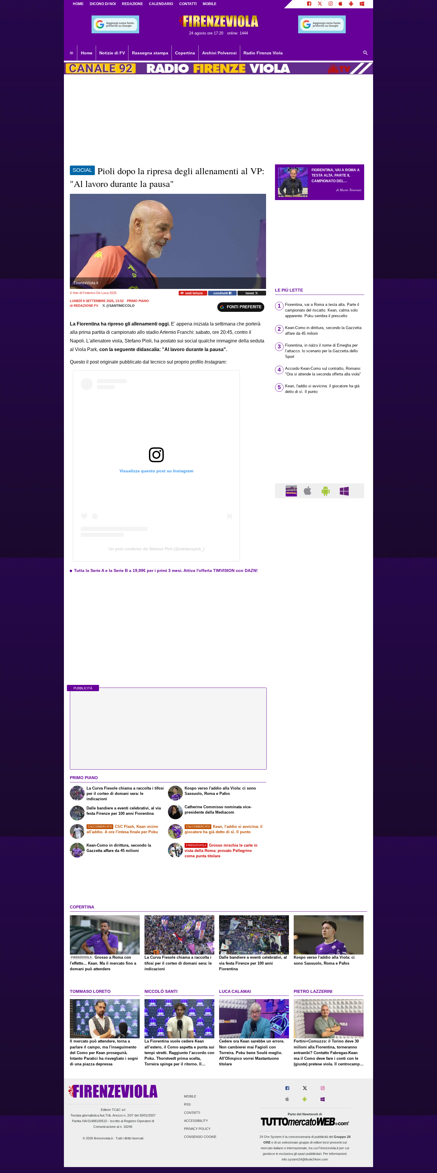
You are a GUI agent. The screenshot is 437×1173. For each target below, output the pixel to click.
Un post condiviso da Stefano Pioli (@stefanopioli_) (157, 548)
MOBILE (209, 4)
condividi (221, 293)
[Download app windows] (362, 4)
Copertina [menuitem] (185, 53)
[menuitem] (71, 53)
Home (78, 4)
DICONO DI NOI (103, 4)
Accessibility (196, 1120)
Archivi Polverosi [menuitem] (219, 53)
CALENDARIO (161, 4)
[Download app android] (351, 4)
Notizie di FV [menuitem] (112, 53)
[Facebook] (309, 4)
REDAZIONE (132, 4)
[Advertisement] (319, 733)
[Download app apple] (341, 4)
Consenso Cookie (200, 1137)
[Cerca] (365, 53)
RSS (187, 1104)
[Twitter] (320, 4)
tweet (250, 293)
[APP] (292, 490)
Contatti (192, 1112)
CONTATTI (188, 4)
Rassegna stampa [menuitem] (150, 53)
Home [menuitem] (86, 53)
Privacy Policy (197, 1128)
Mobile (190, 1096)
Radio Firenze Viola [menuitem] (263, 53)
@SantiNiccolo (120, 305)
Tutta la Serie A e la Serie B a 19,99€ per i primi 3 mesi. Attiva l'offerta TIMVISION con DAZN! (166, 570)
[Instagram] (330, 4)
